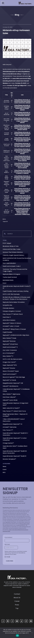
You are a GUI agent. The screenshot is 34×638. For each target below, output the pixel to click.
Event (4, 469)
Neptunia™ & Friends (9, 380)
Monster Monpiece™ (9, 459)
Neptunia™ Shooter (9, 368)
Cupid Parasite (7, 332)
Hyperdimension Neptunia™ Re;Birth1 (14, 456)
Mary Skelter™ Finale (9, 338)
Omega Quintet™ (8, 443)
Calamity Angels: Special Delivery (13, 255)
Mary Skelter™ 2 (8, 356)
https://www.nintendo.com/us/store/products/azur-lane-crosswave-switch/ (22, 120)
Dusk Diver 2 (7, 317)
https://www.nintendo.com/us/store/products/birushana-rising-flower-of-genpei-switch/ (22, 127)
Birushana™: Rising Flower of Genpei (14, 329)
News (4, 466)
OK (17, 635)
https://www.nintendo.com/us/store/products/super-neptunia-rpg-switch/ (22, 204)
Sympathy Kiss (7, 305)
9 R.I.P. (5, 283)
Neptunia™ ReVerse (9, 341)
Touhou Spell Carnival (10, 277)
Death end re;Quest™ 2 (10, 347)
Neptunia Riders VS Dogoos (11, 274)
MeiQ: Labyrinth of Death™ (11, 408)
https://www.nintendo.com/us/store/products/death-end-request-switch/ (22, 145)
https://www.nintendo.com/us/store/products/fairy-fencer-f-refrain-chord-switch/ (22, 165)
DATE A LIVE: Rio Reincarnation (12, 359)
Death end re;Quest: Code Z (12, 266)
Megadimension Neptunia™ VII (12, 424)
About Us (17, 598)
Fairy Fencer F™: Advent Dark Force (14, 411)
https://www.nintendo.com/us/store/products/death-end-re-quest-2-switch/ (22, 151)
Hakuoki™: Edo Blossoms (10, 386)
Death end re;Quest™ (10, 374)
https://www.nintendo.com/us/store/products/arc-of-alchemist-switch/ (22, 114)
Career (17, 601)
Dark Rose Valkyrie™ (9, 397)
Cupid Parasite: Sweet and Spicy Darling (15, 291)
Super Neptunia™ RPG (10, 365)
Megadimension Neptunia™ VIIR (13, 383)
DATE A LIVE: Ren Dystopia (11, 294)
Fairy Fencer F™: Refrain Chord (13, 314)
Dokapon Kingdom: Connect (12, 311)
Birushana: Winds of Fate (10, 246)
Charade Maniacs (8, 308)
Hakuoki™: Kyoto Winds (10, 400)
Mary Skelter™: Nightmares (11, 394)
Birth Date (7, 544)
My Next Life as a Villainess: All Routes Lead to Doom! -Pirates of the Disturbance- (16, 298)
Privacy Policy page (24, 523)
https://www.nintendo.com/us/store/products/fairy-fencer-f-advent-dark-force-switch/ (22, 158)
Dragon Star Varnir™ (9, 362)
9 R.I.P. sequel (7, 243)
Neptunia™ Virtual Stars (10, 344)
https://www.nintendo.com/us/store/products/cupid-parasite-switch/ (22, 139)
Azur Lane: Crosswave (10, 350)
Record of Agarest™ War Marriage (14, 377)
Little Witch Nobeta (9, 320)
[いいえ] (32, 633)
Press (17, 605)
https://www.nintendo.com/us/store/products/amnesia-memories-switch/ (22, 101)
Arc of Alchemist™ (9, 353)
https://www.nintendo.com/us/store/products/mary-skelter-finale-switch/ (22, 177)
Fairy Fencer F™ (8, 430)
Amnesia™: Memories (9, 427)
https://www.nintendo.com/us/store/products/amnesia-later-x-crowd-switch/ (22, 108)
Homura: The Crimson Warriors (13, 252)
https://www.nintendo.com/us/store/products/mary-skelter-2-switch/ (22, 171)
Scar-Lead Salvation (9, 263)
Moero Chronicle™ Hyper (11, 371)
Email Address (8, 537)
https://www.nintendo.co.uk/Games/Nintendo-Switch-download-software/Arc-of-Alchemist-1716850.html (22, 211)
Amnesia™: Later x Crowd (11, 326)
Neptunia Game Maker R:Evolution (14, 302)
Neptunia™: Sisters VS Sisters (12, 323)
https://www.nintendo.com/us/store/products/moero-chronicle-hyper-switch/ (22, 191)
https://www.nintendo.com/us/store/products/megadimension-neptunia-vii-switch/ (22, 184)
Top (17, 608)
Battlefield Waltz (8, 280)
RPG (4, 472)
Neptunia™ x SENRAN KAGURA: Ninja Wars (16, 335)
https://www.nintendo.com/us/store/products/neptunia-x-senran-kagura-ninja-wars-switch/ (22, 198)
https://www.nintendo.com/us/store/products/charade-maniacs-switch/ (22, 133)
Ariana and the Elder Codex (11, 249)
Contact (17, 594)
